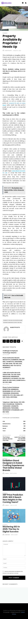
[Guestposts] (4, 50)
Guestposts (8, 50)
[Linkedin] (11, 341)
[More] (22, 341)
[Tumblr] (18, 341)
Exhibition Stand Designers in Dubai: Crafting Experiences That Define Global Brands (13, 465)
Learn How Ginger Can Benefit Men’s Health (19, 438)
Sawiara (7, 534)
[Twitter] (7, 341)
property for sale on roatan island (12, 320)
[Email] (14, 341)
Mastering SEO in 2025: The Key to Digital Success (11, 529)
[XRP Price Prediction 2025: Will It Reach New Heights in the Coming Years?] (14, 484)
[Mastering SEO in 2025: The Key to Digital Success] (14, 516)
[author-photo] (4, 473)
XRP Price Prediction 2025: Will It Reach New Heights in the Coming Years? (13, 498)
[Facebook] (4, 341)
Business (5, 33)
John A (7, 473)
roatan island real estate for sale (12, 322)
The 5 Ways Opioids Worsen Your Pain (7, 438)
